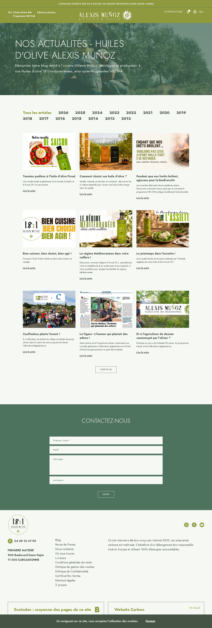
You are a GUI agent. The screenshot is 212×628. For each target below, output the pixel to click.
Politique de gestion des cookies (74, 567)
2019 (181, 112)
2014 (93, 118)
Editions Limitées (46, 12)
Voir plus (106, 369)
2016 (60, 118)
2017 (43, 118)
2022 (131, 112)
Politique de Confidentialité (71, 571)
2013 (109, 118)
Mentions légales (65, 580)
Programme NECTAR (24, 16)
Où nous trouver (65, 554)
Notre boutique (173, 12)
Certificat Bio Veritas (68, 576)
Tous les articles (37, 112)
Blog (58, 540)
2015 (76, 118)
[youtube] (202, 525)
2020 (164, 112)
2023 (114, 112)
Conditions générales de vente (73, 562)
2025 (80, 112)
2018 (27, 118)
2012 (126, 118)
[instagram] (186, 525)
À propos (61, 585)
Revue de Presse (65, 545)
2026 (63, 112)
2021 (148, 112)
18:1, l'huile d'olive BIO (20, 12)
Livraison (60, 558)
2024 (97, 112)
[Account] (194, 11)
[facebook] (194, 525)
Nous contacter (64, 549)
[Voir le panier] (188, 12)
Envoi (106, 494)
